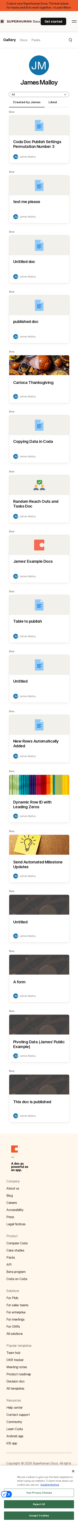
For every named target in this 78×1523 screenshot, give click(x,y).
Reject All (39, 1504)
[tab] (27, 103)
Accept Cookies (39, 1515)
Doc (12, 111)
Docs (23, 40)
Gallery (9, 40)
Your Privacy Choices (39, 1492)
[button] (56, 40)
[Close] (73, 1471)
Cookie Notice (49, 1484)
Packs (35, 40)
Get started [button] (53, 21)
